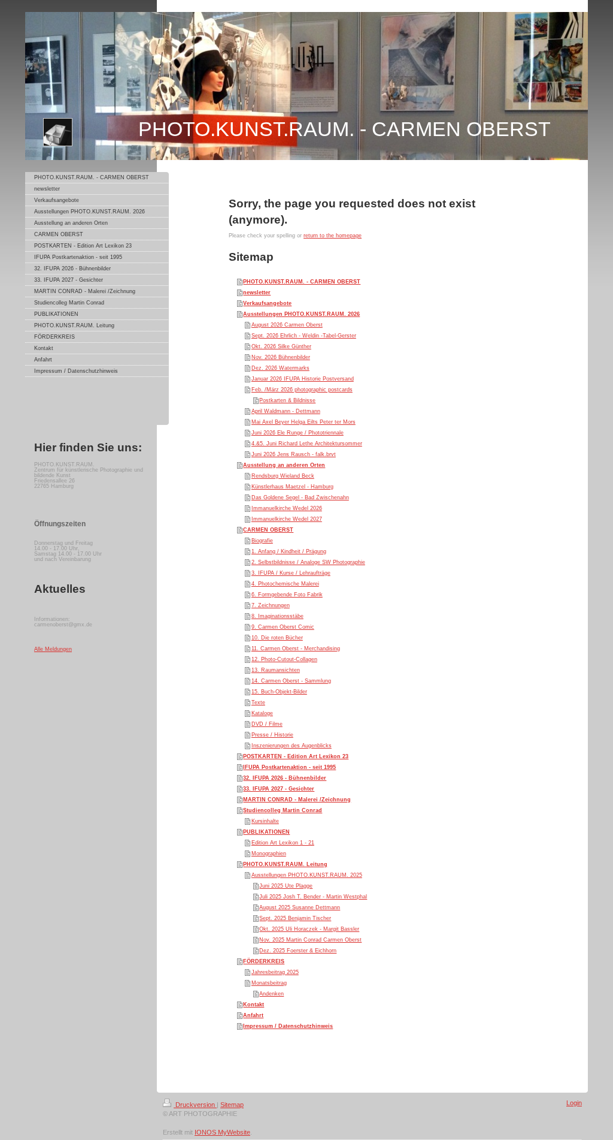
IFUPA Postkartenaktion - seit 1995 (289, 767)
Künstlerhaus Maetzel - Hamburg (292, 487)
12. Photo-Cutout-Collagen (284, 659)
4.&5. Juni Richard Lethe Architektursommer (306, 444)
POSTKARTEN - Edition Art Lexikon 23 (295, 756)
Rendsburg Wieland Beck (282, 476)
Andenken (271, 994)
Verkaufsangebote (267, 303)
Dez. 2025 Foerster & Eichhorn (297, 951)
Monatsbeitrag (269, 983)
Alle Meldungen (53, 649)
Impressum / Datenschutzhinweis (288, 1026)
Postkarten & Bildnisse (287, 400)
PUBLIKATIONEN (266, 832)
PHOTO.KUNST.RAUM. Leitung (285, 864)
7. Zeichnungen (270, 605)
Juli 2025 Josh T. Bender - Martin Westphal (313, 897)
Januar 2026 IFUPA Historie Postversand (302, 379)
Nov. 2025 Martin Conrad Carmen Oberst (310, 940)
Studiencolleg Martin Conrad (282, 810)
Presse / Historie (272, 735)
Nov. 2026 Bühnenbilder (280, 357)
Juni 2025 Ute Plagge (285, 886)
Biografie (262, 541)
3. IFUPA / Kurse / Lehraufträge (290, 573)
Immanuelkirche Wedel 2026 (286, 508)
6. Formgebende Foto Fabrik (287, 595)
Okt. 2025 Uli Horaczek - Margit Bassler (309, 929)
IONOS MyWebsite (222, 1132)
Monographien (268, 853)
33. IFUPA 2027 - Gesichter (278, 789)
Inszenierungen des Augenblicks (291, 746)
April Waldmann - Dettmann (285, 411)
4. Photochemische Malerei (285, 584)
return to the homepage (333, 236)
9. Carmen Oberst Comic (282, 627)
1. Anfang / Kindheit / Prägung (288, 551)
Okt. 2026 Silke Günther (281, 346)
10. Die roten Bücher (277, 638)
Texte (258, 702)
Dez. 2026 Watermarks (280, 368)
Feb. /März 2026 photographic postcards (302, 390)
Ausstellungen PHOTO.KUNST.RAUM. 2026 (301, 314)
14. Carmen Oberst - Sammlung (291, 681)
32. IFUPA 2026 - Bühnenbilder (284, 778)
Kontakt (253, 1005)
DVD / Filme (267, 724)
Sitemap (232, 1104)
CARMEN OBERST (268, 530)
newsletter (257, 292)
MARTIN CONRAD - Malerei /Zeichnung (297, 800)
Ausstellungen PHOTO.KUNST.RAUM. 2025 (306, 875)
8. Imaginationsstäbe (277, 616)
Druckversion (195, 1104)
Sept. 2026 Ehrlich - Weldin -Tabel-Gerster (303, 336)
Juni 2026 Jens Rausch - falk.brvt (293, 454)
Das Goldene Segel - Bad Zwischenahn (300, 497)
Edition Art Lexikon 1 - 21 (282, 843)
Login (574, 1102)
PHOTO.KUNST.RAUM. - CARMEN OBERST (301, 282)
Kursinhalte (265, 821)
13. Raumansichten (275, 670)
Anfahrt (253, 1015)
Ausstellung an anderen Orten (284, 465)
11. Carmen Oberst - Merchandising (295, 649)
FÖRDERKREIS (263, 961)
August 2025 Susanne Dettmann (299, 907)
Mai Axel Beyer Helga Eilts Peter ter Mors (303, 422)
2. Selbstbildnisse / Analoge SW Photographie (308, 562)
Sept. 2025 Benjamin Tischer (295, 918)
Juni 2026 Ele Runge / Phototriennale (297, 433)
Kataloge (262, 713)
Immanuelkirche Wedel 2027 (286, 519)
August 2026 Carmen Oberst (287, 325)
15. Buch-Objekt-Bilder (279, 692)
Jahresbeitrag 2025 (275, 972)
